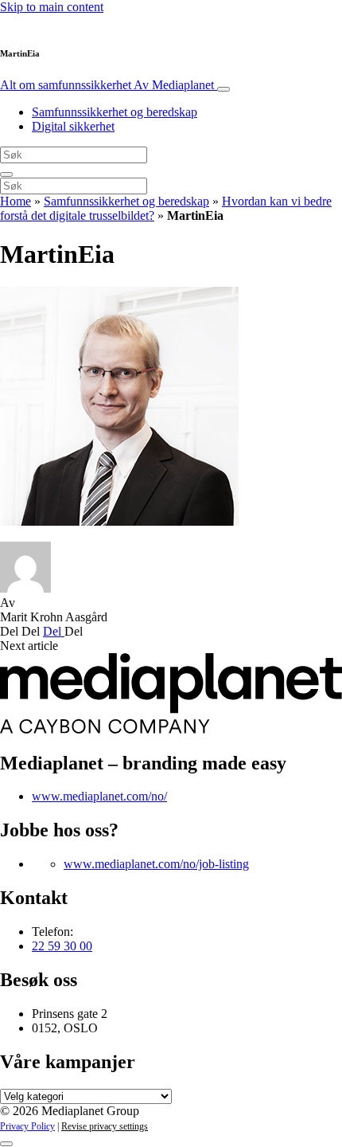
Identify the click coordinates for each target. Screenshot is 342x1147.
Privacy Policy (27, 1126)
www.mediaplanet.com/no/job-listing (156, 864)
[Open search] (6, 174)
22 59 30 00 (62, 946)
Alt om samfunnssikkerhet (107, 85)
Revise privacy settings (104, 1126)
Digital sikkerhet (73, 126)
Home (15, 201)
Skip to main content (51, 7)
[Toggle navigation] (223, 89)
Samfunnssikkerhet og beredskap (114, 112)
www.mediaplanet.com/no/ (99, 796)
